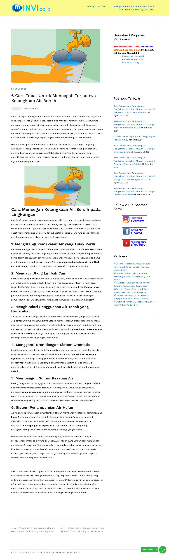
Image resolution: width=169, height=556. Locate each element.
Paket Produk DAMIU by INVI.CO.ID (136, 9)
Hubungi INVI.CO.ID (96, 6)
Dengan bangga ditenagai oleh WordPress (33, 553)
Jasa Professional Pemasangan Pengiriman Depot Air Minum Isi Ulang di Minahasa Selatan (134, 148)
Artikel (16, 108)
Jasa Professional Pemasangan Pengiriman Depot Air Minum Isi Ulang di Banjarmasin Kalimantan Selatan (134, 109)
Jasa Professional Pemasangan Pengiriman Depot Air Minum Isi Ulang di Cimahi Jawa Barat (134, 191)
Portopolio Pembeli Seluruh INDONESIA (134, 6)
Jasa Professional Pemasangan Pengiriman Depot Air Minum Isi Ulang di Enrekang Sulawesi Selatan (134, 160)
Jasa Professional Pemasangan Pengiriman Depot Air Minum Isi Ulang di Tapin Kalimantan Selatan (134, 124)
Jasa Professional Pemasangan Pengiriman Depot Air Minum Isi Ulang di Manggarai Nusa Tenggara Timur (134, 176)
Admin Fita (33, 108)
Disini (55, 488)
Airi (63, 553)
